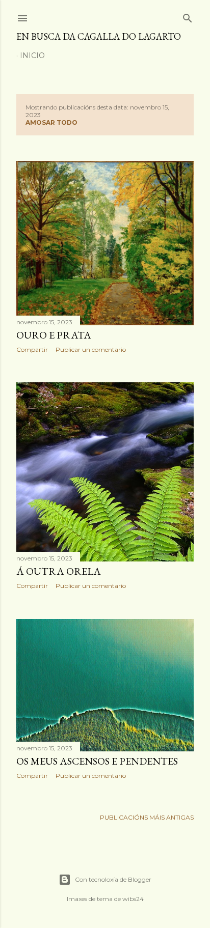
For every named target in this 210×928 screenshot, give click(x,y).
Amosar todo (51, 122)
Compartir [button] (32, 349)
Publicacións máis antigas (147, 817)
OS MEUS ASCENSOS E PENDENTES (97, 761)
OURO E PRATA (53, 335)
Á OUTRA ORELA (58, 571)
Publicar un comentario (91, 349)
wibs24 (133, 899)
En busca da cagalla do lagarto (98, 36)
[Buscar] (187, 16)
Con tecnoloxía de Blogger (113, 879)
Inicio (32, 55)
